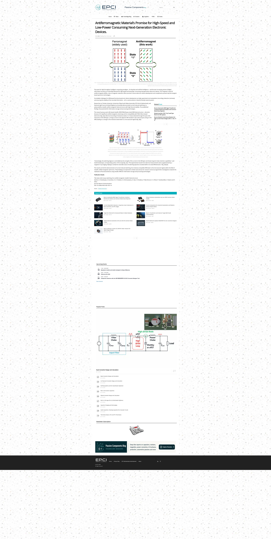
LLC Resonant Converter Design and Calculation (111, 381)
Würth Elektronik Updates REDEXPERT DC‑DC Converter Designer (161, 220)
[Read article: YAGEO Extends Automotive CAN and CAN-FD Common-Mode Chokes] (98, 223)
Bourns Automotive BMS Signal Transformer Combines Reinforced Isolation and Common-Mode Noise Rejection (165, 109)
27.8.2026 (106, 200)
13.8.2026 (149, 216)
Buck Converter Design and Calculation (107, 370)
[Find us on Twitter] (160, 461)
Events (160, 16)
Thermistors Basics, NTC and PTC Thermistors (111, 414)
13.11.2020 (97, 36)
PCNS (153, 16)
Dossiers (137, 16)
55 (110, 224)
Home (110, 16)
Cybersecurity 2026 (105, 274)
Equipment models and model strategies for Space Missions (115, 270)
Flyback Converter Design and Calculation (110, 395)
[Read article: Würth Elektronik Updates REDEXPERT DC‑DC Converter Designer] (141, 223)
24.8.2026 (106, 208)
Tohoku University (102, 188)
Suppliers (146, 16)
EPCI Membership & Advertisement (129, 461)
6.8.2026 (148, 222)
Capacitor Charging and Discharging (109, 405)
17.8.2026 (106, 214)
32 (110, 208)
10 (110, 200)
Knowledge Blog (127, 16)
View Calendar (99, 281)
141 (111, 214)
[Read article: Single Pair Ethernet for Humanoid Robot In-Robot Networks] (98, 215)
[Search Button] (174, 7)
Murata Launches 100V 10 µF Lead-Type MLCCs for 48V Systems (164, 114)
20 (153, 200)
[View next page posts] (137, 238)
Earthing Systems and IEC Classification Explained (112, 385)
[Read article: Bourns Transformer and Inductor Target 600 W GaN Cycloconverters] (141, 215)
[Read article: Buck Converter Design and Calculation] (136, 339)
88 (152, 222)
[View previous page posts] (134, 238)
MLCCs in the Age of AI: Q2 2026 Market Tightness (112, 400)
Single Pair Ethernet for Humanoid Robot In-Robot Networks (118, 213)
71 (153, 216)
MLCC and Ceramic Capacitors (107, 390)
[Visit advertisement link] (135, 447)
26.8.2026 (149, 200)
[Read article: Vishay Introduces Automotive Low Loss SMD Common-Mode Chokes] (141, 200)
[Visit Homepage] (135, 7)
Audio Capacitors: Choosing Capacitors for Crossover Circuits (114, 410)
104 (153, 208)
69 (110, 231)
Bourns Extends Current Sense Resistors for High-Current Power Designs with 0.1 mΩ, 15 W (165, 118)
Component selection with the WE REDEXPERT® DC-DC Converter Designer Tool (120, 278)
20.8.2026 (149, 208)
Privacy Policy (117, 461)
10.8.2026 (106, 224)
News (117, 16)
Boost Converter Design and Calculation (110, 376)
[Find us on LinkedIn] (157, 461)
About (140, 461)
